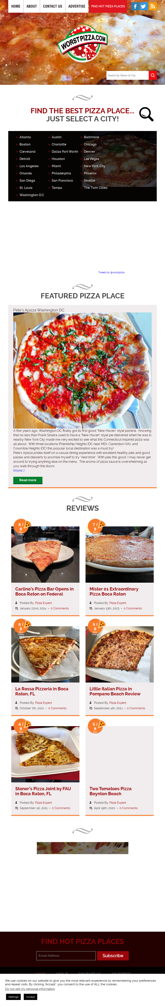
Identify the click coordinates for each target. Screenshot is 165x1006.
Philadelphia (61, 173)
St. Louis (26, 188)
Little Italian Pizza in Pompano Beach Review (115, 691)
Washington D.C (32, 195)
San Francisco (62, 180)
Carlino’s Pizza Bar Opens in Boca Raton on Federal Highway (44, 594)
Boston (25, 144)
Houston (58, 159)
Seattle (89, 180)
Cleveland (27, 152)
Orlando (26, 173)
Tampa (57, 188)
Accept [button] (30, 996)
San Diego (27, 180)
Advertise (76, 6)
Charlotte (59, 144)
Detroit (25, 159)
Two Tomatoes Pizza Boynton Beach (111, 791)
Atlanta (25, 137)
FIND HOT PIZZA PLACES (108, 6)
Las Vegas (91, 159)
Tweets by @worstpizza (111, 272)
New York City (94, 166)
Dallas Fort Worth (65, 152)
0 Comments (60, 608)
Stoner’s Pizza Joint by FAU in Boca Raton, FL (43, 791)
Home (15, 6)
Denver (89, 152)
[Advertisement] (86, 239)
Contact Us (52, 6)
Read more (27, 480)
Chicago (90, 144)
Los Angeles (29, 166)
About (32, 6)
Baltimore (91, 137)
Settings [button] (13, 996)
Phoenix (90, 173)
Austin (57, 137)
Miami (56, 166)
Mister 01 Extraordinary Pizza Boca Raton (114, 591)
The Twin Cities (95, 188)
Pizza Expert (43, 603)
